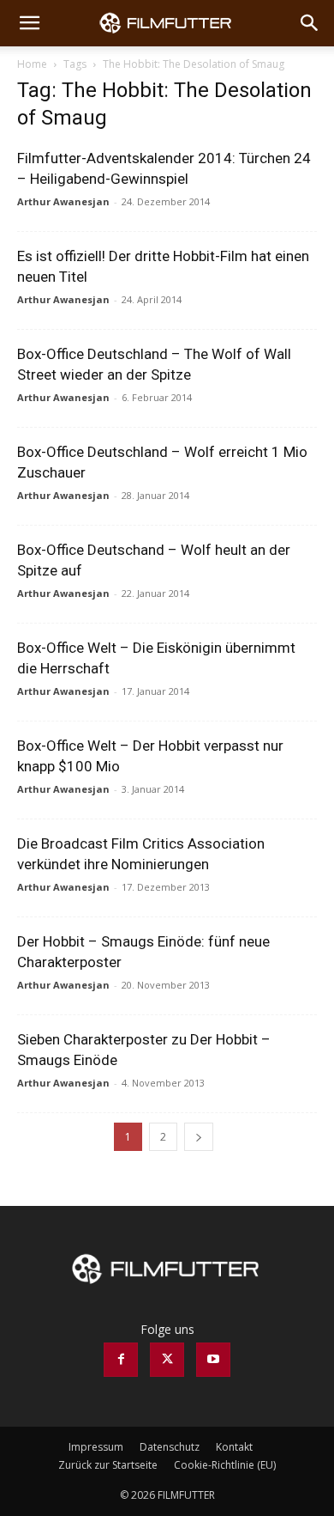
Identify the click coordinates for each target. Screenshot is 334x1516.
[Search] (310, 23)
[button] (29, 23)
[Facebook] (121, 1359)
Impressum (96, 1447)
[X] (167, 1359)
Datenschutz (170, 1447)
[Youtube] (213, 1359)
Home (32, 64)
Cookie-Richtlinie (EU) (225, 1465)
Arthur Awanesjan (63, 201)
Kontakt (234, 1447)
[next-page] (198, 1137)
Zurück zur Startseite (108, 1465)
